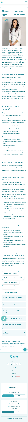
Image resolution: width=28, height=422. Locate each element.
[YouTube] (14, 364)
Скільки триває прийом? (11, 304)
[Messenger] (17, 364)
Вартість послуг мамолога (10, 273)
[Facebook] (8, 364)
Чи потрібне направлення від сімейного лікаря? (13, 298)
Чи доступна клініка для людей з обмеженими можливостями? (12, 325)
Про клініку (14, 370)
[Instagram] (11, 364)
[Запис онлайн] (25, 349)
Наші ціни (14, 373)
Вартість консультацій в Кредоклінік (13, 277)
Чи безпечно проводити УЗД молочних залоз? (13, 311)
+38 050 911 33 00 (8, 287)
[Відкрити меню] (26, 2)
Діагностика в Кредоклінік (10, 282)
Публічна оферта (14, 420)
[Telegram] (20, 364)
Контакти (14, 380)
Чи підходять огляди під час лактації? (14, 318)
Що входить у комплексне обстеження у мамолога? (14, 332)
